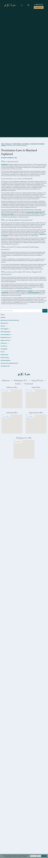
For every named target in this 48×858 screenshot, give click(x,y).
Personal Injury (5, 357)
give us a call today (27, 290)
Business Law (4, 323)
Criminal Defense (16, 143)
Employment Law (5, 337)
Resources (8, 143)
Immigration (4, 349)
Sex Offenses (26, 143)
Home (2, 143)
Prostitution (4, 164)
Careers (3, 326)
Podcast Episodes (5, 360)
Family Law (4, 343)
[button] (22, 5)
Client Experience (5, 331)
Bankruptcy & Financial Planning (10, 320)
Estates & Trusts (5, 340)
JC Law (2, 351)
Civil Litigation (4, 328)
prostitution (19, 290)
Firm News (4, 346)
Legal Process (4, 354)
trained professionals (33, 292)
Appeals (3, 317)
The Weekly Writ (5, 366)
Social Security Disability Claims (9, 363)
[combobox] (21, 310)
